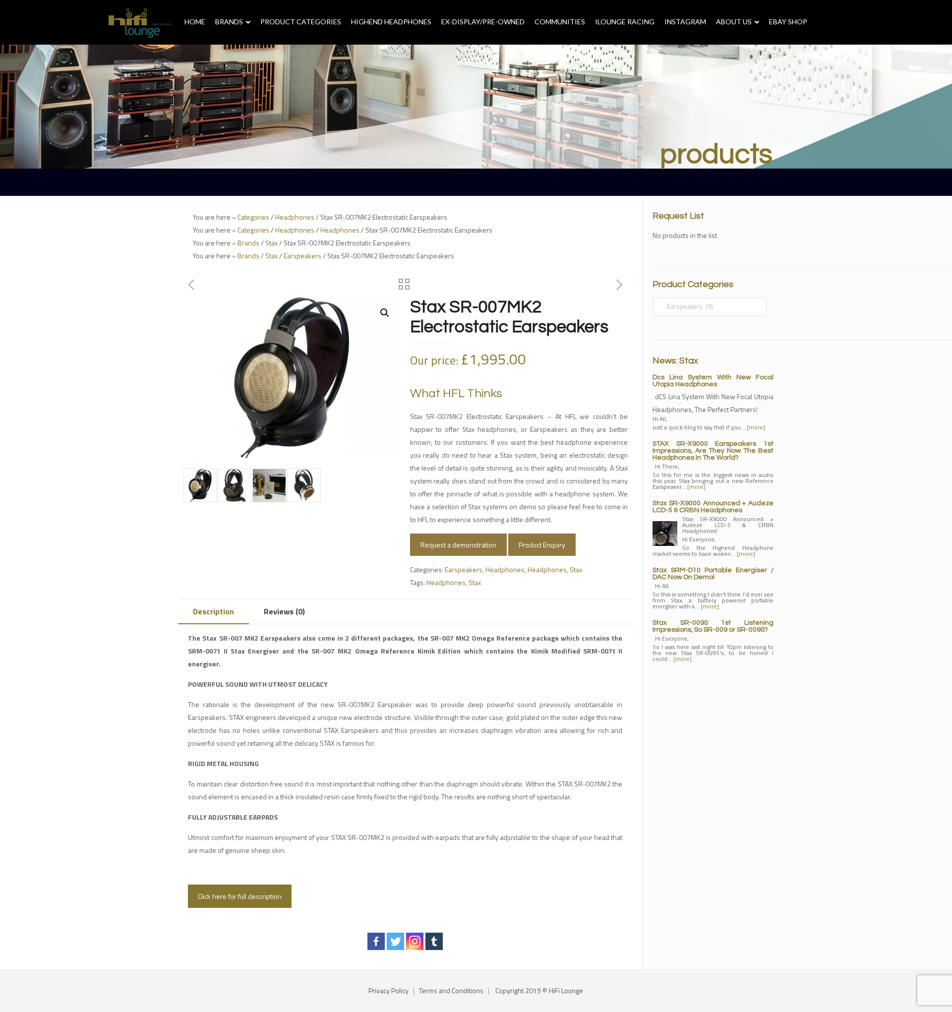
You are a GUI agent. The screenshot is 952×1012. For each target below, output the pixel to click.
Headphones (294, 217)
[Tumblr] (434, 941)
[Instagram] (414, 941)
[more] (756, 427)
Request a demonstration (458, 544)
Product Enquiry (542, 544)
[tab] (213, 611)
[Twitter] (395, 941)
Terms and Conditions (451, 990)
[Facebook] (376, 941)
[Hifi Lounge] (142, 22)
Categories (253, 217)
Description (213, 611)
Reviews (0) (284, 611)
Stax (271, 243)
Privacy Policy (388, 990)
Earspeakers (302, 255)
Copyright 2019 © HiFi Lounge (539, 990)
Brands (248, 243)
